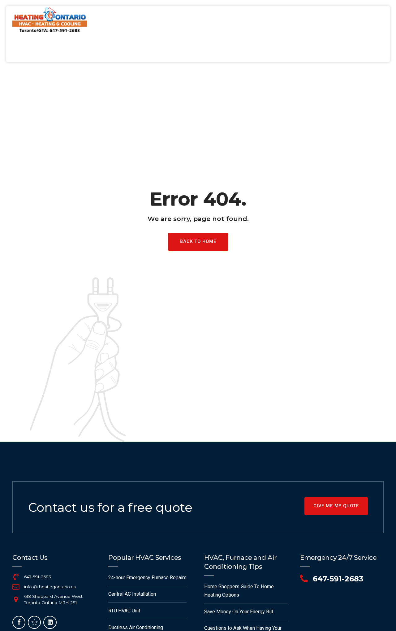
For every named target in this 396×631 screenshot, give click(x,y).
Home (147, 48)
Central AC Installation (132, 594)
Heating (170, 48)
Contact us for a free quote (110, 507)
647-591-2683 (37, 576)
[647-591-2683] (15, 576)
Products (341, 48)
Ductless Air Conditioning (135, 627)
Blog (317, 48)
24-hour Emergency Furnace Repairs (147, 577)
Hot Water (226, 48)
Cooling (196, 48)
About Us (293, 48)
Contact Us (374, 48)
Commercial (261, 48)
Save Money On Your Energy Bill (238, 612)
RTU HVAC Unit (124, 611)
